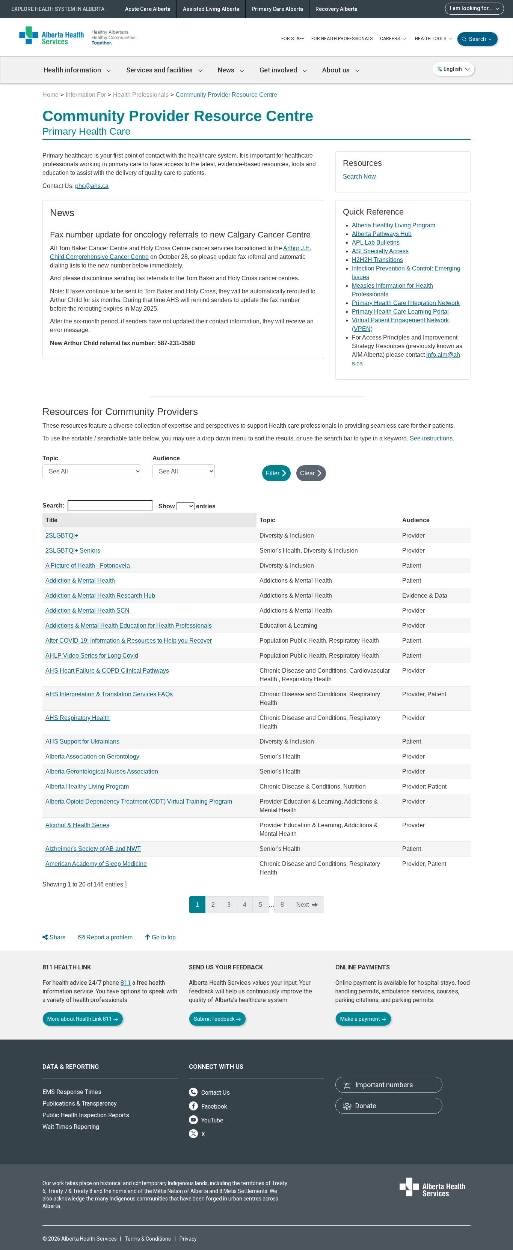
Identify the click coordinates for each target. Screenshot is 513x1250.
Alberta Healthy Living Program (393, 225)
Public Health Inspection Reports (85, 1115)
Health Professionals (141, 95)
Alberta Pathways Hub (382, 234)
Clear (307, 473)
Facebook (213, 1106)
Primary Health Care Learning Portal (400, 311)
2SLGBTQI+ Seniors (72, 550)
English (452, 69)
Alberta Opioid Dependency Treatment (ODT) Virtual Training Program (138, 801)
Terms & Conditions (148, 1239)
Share (58, 937)
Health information (73, 70)
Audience (166, 458)
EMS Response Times (71, 1091)
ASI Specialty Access (380, 251)
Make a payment (360, 1019)
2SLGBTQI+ (61, 535)
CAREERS (390, 38)
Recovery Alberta (336, 9)
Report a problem (109, 937)
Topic (50, 458)
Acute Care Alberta (147, 9)
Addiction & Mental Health (80, 580)
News (227, 70)
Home (50, 95)
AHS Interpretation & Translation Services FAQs (109, 694)
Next (302, 904)
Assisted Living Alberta (211, 9)
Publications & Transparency (79, 1103)
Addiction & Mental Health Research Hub (100, 595)
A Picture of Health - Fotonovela (88, 565)
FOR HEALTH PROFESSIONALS (342, 38)
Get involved (279, 70)
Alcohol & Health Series (77, 825)
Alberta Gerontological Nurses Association (101, 771)
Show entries (187, 506)
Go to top (164, 937)
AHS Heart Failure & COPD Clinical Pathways (107, 670)
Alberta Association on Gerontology (92, 756)
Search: (53, 505)
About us (336, 70)
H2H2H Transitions (377, 260)
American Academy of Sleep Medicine (96, 864)
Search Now (359, 176)
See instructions (431, 438)
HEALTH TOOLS (431, 38)
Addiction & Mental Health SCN (87, 610)
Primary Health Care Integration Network (406, 303)
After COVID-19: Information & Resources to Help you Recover (128, 640)
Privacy (188, 1239)
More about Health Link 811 (80, 1019)
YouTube (211, 1120)
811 (126, 982)
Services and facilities (160, 70)
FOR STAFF (292, 38)
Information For (86, 95)
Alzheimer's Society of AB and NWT (93, 849)
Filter (272, 473)
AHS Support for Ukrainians (82, 741)
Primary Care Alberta (277, 9)
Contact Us (215, 1092)
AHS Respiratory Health (77, 718)
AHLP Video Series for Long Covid (91, 655)
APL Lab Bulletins (376, 242)
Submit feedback (215, 1019)
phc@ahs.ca (92, 186)
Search (477, 39)
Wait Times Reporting (70, 1126)
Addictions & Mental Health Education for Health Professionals (128, 625)
